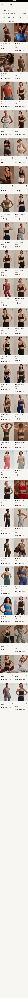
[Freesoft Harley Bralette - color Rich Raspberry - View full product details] (7, 287)
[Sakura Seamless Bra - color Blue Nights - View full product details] (7, 147)
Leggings (8, 17)
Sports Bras (14, 17)
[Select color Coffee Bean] (3, 106)
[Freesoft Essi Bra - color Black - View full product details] (7, 489)
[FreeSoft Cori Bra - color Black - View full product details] (7, 345)
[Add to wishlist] (13, 44)
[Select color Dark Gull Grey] (6, 134)
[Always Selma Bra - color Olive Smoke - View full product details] (7, 431)
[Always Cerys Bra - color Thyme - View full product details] (7, 203)
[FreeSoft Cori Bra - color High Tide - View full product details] (7, 606)
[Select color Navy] (5, 106)
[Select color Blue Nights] (2, 162)
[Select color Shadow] (17, 475)
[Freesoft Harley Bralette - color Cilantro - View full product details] (7, 575)
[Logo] (14, 4)
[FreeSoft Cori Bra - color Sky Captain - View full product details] (7, 373)
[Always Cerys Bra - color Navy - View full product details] (7, 231)
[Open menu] (2, 4)
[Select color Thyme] (6, 106)
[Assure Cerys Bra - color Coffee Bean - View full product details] (7, 175)
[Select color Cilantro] (19, 50)
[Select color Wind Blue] (19, 78)
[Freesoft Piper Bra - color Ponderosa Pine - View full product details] (7, 634)
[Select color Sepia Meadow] (6, 78)
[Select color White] (3, 78)
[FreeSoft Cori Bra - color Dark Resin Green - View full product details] (7, 517)
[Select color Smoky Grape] (5, 134)
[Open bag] (24, 4)
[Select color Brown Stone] (2, 48)
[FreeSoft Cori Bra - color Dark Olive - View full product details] (7, 547)
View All (3, 17)
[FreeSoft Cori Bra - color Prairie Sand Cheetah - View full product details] (7, 403)
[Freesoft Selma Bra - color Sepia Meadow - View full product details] (7, 62)
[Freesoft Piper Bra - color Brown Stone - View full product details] (7, 32)
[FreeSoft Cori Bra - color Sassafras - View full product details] (7, 664)
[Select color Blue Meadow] (21, 134)
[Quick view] (12, 24)
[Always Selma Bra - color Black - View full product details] (7, 259)
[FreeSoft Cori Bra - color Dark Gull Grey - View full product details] (7, 692)
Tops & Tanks (22, 17)
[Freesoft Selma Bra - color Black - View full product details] (7, 317)
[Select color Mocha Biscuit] (21, 621)
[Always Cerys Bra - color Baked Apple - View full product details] (7, 91)
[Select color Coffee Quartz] (17, 78)
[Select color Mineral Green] (19, 621)
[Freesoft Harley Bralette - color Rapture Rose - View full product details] (7, 459)
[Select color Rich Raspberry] (17, 50)
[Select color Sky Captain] (21, 50)
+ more (23, 50)
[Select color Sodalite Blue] (5, 190)
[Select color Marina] (16, 50)
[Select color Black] (2, 78)
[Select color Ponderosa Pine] (3, 48)
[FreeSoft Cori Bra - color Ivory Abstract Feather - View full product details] (7, 119)
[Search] (5, 4)
